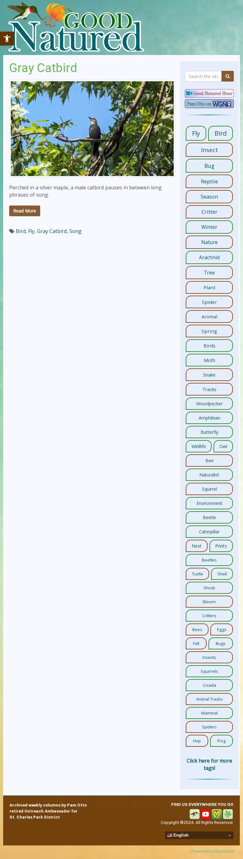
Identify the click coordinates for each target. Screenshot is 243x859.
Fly (31, 231)
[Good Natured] (75, 27)
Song (75, 231)
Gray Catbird (43, 68)
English (180, 835)
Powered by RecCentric (213, 851)
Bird (21, 231)
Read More (24, 211)
